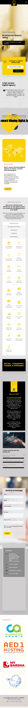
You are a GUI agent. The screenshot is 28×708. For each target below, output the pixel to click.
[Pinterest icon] (17, 701)
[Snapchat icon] (20, 701)
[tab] (14, 223)
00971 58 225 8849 (13, 564)
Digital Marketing (14, 223)
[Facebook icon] (10, 701)
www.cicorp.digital (13, 573)
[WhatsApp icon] (8, 701)
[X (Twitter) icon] (11, 701)
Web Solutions (14, 230)
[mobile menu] (26, 2)
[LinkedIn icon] (16, 701)
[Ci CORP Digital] (14, 2)
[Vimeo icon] (13, 701)
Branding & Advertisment (14, 226)
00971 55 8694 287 (13, 567)
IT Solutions (14, 233)
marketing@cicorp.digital (15, 570)
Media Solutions (14, 236)
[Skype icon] (7, 701)
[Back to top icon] (25, 705)
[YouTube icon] (14, 701)
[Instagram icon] (19, 701)
